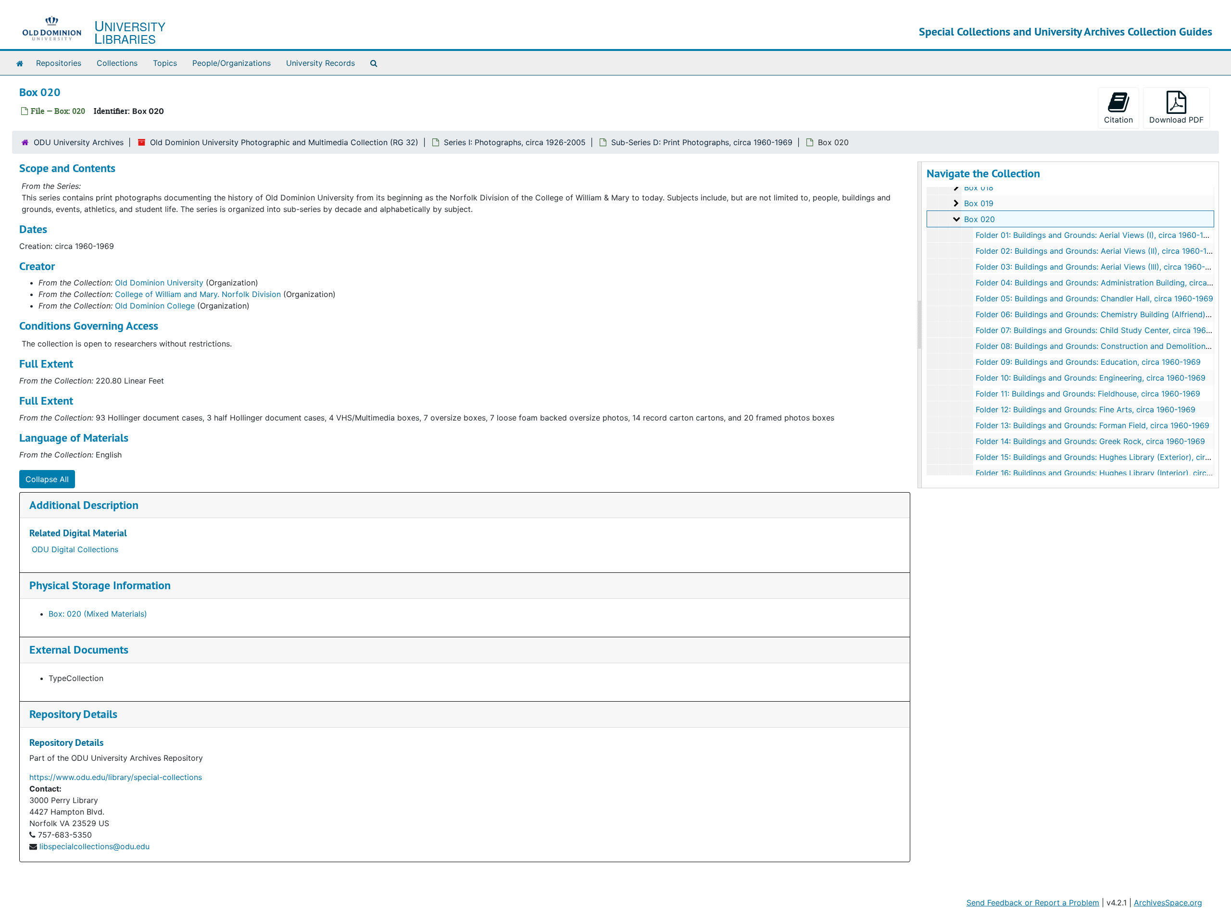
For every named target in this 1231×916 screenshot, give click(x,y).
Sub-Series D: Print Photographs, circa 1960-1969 (701, 142)
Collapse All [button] (47, 479)
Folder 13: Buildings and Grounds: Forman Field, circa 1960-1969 (1092, 425)
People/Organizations (231, 63)
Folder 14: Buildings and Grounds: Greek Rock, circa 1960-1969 (1090, 441)
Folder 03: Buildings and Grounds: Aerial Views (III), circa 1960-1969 (1099, 267)
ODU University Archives (79, 142)
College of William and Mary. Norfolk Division (198, 294)
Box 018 (978, 187)
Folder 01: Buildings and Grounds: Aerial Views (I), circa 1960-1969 (1097, 235)
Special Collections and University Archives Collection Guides (1065, 31)
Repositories (58, 63)
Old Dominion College (155, 305)
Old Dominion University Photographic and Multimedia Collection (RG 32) (284, 142)
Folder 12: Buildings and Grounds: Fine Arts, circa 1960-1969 (1085, 409)
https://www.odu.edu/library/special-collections (115, 777)
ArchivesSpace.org (1168, 902)
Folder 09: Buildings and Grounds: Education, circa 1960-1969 (1088, 362)
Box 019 (978, 203)
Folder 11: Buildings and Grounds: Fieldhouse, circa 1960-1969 (1088, 393)
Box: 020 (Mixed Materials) (98, 614)
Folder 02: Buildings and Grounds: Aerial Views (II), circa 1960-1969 (1098, 251)
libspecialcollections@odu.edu (94, 846)
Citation (1118, 119)
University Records (320, 63)
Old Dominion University (159, 282)
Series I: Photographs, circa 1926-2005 (515, 142)
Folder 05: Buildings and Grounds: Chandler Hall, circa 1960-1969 (1094, 298)
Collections (117, 63)
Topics (165, 63)
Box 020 (979, 219)
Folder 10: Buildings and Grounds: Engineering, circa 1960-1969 (1091, 378)
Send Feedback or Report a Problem (1033, 902)
